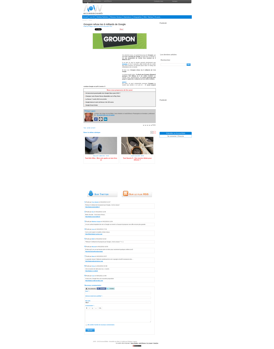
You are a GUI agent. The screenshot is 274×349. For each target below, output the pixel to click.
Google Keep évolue (92, 105)
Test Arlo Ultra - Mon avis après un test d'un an (101, 159)
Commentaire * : (89, 305)
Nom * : (87, 291)
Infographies (137, 17)
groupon (93, 127)
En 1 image (149, 343)
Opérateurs (127, 17)
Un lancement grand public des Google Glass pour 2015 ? (103, 93)
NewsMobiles (97, 1)
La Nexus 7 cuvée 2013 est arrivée (96, 99)
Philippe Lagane (93, 26)
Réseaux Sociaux (116, 17)
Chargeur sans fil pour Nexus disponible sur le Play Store (103, 96)
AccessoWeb (88, 1)
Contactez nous (158, 1)
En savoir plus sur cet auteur (106, 115)
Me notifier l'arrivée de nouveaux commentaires (101, 324)
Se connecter (171, 136)
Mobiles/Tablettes (102, 17)
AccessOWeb (104, 341)
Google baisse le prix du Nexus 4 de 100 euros (100, 102)
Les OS (92, 17)
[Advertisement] (153, 9)
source (124, 82)
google (88, 127)
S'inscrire (181, 136)
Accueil (85, 17)
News (90, 20)
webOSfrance (107, 1)
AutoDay (156, 343)
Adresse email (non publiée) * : (94, 296)
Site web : (88, 300)
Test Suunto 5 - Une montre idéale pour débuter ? (137, 159)
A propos (174, 1)
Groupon (124, 64)
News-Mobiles (134, 343)
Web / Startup (148, 17)
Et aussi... (158, 17)
